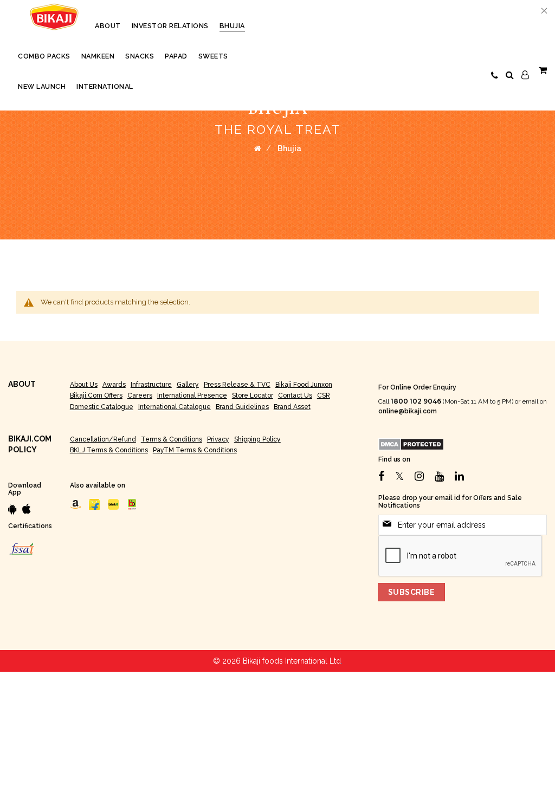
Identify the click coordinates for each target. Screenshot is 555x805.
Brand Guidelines (242, 407)
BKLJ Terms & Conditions (109, 450)
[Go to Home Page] (257, 148)
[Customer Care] (494, 75)
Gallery (188, 384)
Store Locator (252, 395)
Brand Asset (292, 407)
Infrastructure (151, 384)
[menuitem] (107, 26)
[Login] (525, 75)
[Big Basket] (132, 504)
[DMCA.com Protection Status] (411, 443)
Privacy (218, 439)
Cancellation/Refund (103, 439)
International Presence (192, 395)
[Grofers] (113, 504)
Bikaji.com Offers (96, 395)
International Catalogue (174, 407)
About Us (84, 384)
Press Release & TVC (237, 384)
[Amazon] (75, 504)
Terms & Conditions (171, 439)
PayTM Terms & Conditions (195, 450)
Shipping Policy (257, 439)
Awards (114, 384)
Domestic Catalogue (101, 407)
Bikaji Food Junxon (303, 384)
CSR (323, 395)
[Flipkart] (94, 504)
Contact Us (295, 395)
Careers (139, 395)
